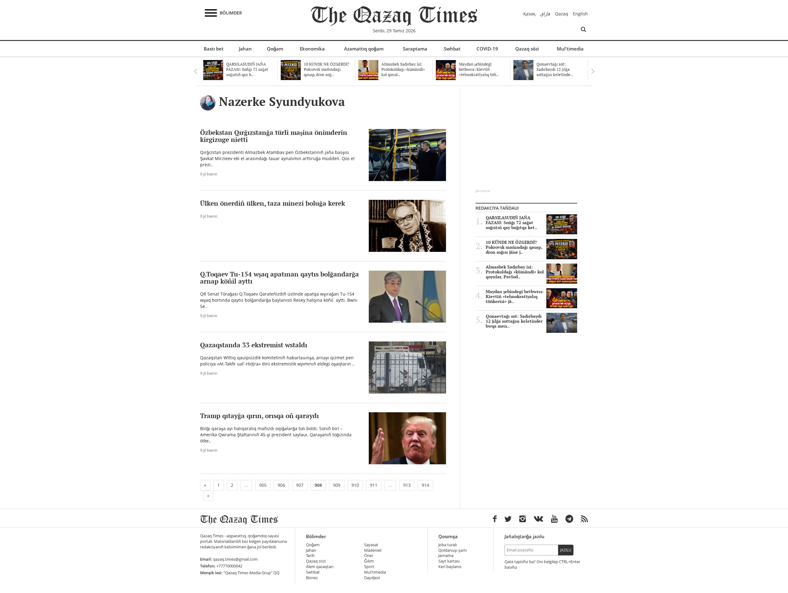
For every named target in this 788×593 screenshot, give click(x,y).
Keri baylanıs (449, 566)
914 (425, 485)
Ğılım (369, 561)
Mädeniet (373, 550)
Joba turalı (447, 544)
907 (300, 485)
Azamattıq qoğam (364, 49)
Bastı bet (213, 49)
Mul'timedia (570, 49)
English (580, 14)
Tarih (310, 555)
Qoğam (275, 49)
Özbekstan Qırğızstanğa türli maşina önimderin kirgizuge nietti (273, 136)
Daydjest (372, 577)
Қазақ (529, 14)
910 (355, 485)
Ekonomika (312, 49)
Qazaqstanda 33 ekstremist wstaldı (253, 345)
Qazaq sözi (527, 49)
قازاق (545, 14)
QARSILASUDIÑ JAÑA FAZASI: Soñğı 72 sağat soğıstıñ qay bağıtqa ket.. (511, 222)
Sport (369, 566)
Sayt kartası (449, 561)
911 (373, 485)
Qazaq (561, 14)
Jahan (245, 49)
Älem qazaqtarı (319, 566)
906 (281, 485)
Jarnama (445, 555)
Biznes (312, 577)
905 (263, 485)
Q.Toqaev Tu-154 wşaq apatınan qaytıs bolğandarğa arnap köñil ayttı (279, 277)
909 (336, 485)
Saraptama (415, 49)
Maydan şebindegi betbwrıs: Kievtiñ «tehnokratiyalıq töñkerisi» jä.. (515, 296)
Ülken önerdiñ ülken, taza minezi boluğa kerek (272, 203)
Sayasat (371, 544)
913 (407, 485)
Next (592, 71)
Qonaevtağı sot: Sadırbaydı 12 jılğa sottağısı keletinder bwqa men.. (514, 321)
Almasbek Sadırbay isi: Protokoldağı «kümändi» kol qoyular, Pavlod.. (515, 271)
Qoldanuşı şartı (452, 550)
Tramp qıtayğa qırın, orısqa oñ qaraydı (259, 415)
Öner (368, 555)
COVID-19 (487, 49)
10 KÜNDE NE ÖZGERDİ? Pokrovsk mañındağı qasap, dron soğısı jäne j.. (514, 247)
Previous (195, 71)
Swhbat (452, 49)
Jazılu (565, 550)
